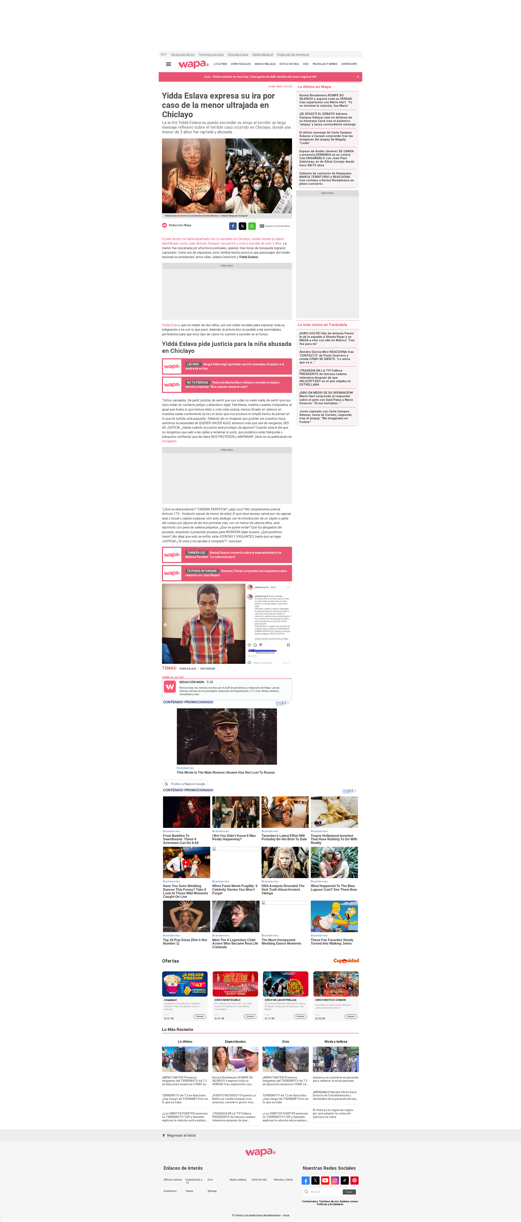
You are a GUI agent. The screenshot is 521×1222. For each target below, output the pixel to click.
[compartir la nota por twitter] (242, 226)
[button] (358, 77)
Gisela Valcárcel (262, 54)
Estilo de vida (259, 1179)
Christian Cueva (238, 54)
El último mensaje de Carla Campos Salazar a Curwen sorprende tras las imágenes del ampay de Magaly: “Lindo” (326, 138)
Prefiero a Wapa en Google (188, 784)
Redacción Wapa (180, 225)
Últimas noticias (173, 1179)
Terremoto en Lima (211, 54)
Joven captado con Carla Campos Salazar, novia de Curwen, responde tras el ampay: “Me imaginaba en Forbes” (325, 417)
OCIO (306, 63)
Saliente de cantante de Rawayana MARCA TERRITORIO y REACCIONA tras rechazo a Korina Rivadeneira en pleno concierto (326, 179)
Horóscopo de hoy (183, 54)
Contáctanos (310, 1201)
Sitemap (212, 1191)
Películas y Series (283, 1179)
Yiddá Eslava (171, 325)
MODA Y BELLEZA (265, 63)
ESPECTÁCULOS (241, 63)
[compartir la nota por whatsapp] (252, 226)
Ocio (210, 1179)
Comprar (200, 1016)
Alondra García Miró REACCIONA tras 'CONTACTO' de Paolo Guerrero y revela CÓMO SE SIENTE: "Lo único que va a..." (326, 357)
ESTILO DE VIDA (289, 63)
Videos (189, 1191)
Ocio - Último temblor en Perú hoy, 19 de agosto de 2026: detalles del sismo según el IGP (260, 76)
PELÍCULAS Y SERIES (325, 63)
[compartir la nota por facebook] (233, 226)
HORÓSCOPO (349, 63)
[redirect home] (193, 65)
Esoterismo (170, 1191)
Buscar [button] (349, 1192)
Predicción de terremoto (293, 54)
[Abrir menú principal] (168, 64)
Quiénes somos (349, 1201)
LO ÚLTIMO (220, 63)
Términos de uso (329, 1201)
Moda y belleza (238, 1179)
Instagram (169, 441)
